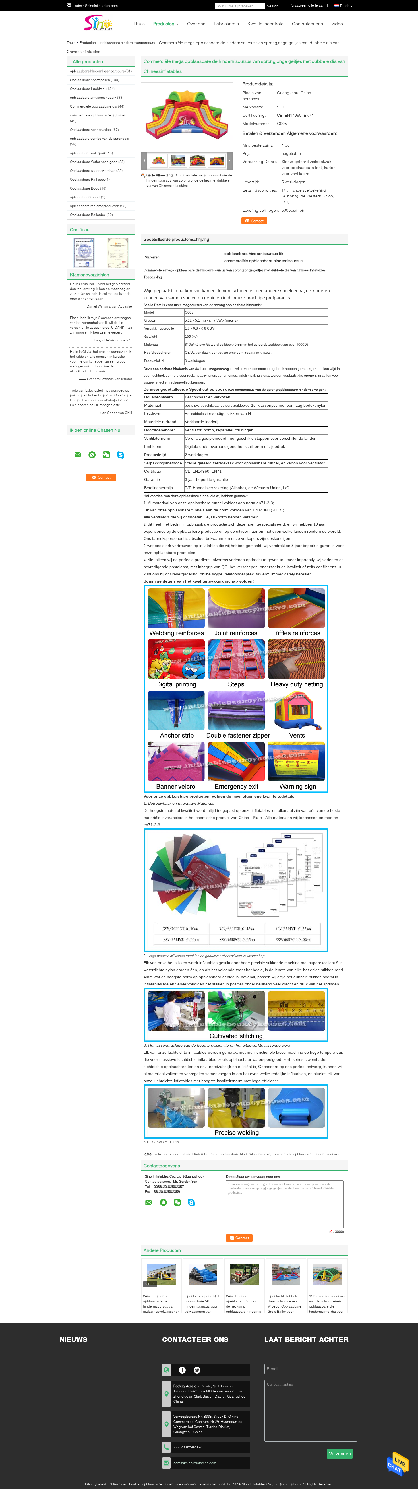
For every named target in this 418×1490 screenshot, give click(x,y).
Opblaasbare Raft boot (87, 179)
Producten (163, 23)
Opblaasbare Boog (84, 188)
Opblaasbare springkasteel (91, 129)
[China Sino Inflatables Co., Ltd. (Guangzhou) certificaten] (84, 252)
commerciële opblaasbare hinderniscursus (305, 1154)
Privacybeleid (95, 1484)
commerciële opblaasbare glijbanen (98, 115)
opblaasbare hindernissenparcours (127, 42)
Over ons (196, 23)
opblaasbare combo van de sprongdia (99, 138)
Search (272, 6)
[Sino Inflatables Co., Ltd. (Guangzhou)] (98, 22)
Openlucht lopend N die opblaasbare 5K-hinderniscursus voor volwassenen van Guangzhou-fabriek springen (203, 1309)
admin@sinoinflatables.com (96, 5)
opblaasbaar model (85, 197)
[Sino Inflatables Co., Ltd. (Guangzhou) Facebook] (182, 1369)
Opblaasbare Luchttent (87, 89)
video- (338, 23)
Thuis (139, 23)
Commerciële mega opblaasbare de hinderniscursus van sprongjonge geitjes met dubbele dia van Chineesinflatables (189, 180)
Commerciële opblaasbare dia (93, 106)
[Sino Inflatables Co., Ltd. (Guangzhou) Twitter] (197, 1369)
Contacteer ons (307, 23)
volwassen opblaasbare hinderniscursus (185, 1154)
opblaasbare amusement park (93, 97)
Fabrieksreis (226, 23)
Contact (257, 221)
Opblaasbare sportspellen (90, 80)
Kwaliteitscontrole (265, 23)
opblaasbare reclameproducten (94, 206)
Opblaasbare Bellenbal (88, 215)
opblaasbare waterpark (88, 153)
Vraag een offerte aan (308, 5)
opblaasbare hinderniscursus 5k (245, 1154)
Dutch (344, 5)
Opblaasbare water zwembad (92, 170)
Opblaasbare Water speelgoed (93, 162)
